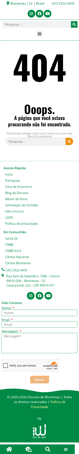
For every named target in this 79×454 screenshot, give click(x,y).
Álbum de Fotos (16, 199)
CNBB (9, 244)
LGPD (9, 217)
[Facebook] (39, 13)
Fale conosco (14, 211)
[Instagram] (31, 13)
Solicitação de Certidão (21, 205)
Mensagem (10, 331)
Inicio (9, 174)
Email (6, 319)
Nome (7, 308)
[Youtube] (47, 13)
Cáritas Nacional (17, 257)
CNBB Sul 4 (13, 251)
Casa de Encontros (18, 187)
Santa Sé (11, 238)
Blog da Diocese (16, 193)
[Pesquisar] (74, 24)
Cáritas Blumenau (18, 263)
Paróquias (12, 180)
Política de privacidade (21, 224)
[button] (39, 34)
